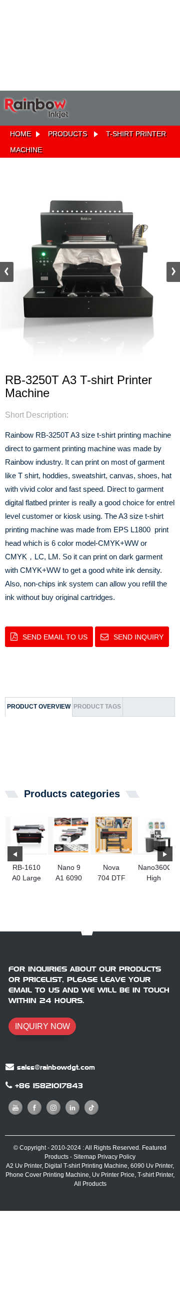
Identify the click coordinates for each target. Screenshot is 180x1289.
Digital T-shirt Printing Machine (86, 1165)
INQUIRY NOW (42, 1026)
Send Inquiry (139, 637)
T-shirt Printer (155, 1174)
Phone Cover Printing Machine (47, 1174)
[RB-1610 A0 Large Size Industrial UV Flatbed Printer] (28, 835)
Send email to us (55, 637)
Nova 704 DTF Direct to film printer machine (111, 873)
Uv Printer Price (113, 1174)
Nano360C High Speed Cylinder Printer (154, 873)
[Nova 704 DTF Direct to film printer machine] (114, 835)
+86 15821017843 (49, 1086)
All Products (90, 1183)
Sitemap (85, 1156)
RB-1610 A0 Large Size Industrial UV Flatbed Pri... (26, 873)
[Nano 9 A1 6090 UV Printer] (71, 835)
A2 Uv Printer (24, 1165)
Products (67, 134)
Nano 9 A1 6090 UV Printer (69, 873)
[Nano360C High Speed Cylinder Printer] (156, 835)
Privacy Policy (117, 1156)
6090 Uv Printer (151, 1165)
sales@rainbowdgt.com (56, 1067)
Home (20, 134)
